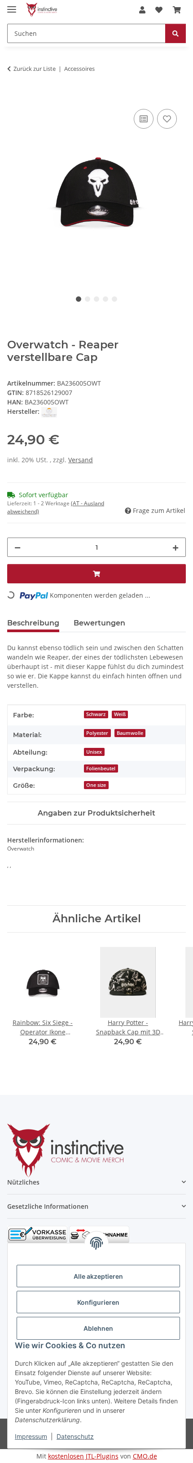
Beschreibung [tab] (33, 623)
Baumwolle (130, 733)
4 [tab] (105, 299)
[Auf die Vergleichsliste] (144, 119)
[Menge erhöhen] (175, 547)
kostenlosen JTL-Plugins (83, 1456)
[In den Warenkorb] (14, 97)
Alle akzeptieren (98, 1276)
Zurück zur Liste (34, 69)
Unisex (94, 752)
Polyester (97, 733)
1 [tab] (78, 299)
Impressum (31, 1436)
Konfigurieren (98, 1302)
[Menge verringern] (17, 547)
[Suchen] (175, 33)
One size (96, 785)
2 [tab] (87, 299)
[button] (142, 10)
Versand (80, 460)
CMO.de (145, 1456)
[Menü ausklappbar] (11, 5)
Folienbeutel (100, 768)
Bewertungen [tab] (99, 623)
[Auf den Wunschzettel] (167, 119)
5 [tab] (114, 299)
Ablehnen (98, 1328)
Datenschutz (75, 1436)
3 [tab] (96, 299)
